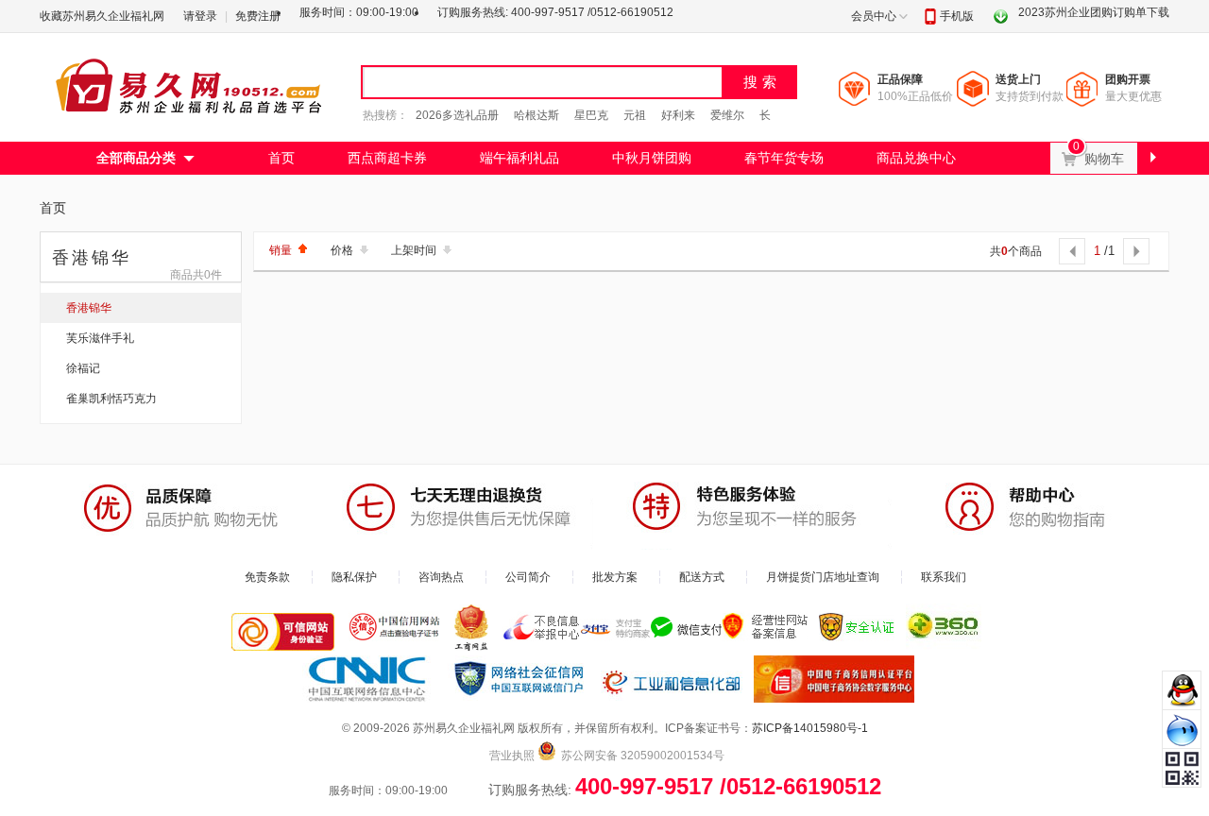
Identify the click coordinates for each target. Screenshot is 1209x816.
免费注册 (258, 16)
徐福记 (83, 368)
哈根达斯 (536, 115)
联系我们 (943, 577)
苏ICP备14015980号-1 (810, 728)
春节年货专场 (784, 157)
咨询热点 (441, 577)
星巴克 (591, 115)
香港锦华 (88, 307)
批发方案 (615, 577)
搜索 (762, 82)
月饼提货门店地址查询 (822, 577)
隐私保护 (354, 577)
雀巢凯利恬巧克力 (111, 398)
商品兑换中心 (916, 157)
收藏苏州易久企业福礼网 (102, 16)
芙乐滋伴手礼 (100, 338)
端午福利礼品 (519, 157)
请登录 (200, 16)
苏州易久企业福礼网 (190, 85)
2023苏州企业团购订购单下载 (1093, 12)
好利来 (678, 115)
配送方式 (701, 577)
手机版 (957, 16)
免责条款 (267, 577)
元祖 (634, 115)
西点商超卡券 (387, 157)
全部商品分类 (136, 157)
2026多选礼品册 (457, 115)
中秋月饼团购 (651, 157)
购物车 (1110, 154)
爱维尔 (727, 115)
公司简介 (528, 577)
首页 (281, 157)
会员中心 (873, 16)
